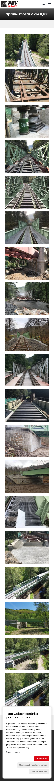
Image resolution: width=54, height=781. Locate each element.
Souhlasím (41, 758)
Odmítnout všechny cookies (33, 765)
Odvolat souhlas (39, 771)
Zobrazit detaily (13, 752)
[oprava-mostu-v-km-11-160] (27, 51)
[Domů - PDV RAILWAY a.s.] (14, 4)
